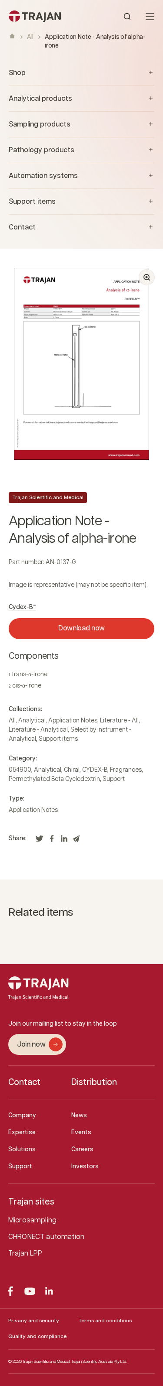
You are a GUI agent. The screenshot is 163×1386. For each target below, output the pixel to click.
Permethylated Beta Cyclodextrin (54, 779)
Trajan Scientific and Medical (47, 497)
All (30, 37)
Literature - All (119, 721)
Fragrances (126, 770)
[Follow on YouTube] (30, 1291)
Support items (58, 739)
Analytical (32, 721)
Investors (85, 1167)
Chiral (72, 770)
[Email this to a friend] (76, 841)
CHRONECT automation (46, 1237)
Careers (82, 1149)
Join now (31, 1044)
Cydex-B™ (22, 607)
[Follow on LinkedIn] (49, 1291)
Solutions (22, 1149)
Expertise (22, 1132)
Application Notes (72, 721)
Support (114, 779)
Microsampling (32, 1220)
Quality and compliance (37, 1336)
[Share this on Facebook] (51, 841)
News (79, 1115)
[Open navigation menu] (150, 16)
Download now (81, 628)
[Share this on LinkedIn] (64, 841)
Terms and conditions (105, 1321)
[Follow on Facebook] (10, 1291)
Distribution (94, 1082)
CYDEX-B (94, 770)
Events (81, 1132)
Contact (24, 1082)
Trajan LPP (25, 1253)
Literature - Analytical (38, 730)
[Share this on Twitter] (39, 841)
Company (22, 1115)
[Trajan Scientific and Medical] (45, 16)
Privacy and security (33, 1321)
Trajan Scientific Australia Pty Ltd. (99, 1361)
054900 (20, 770)
